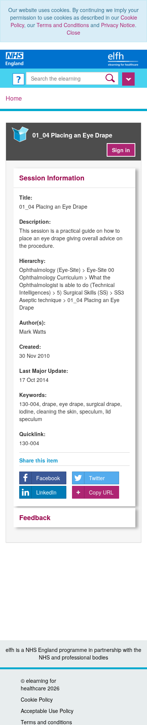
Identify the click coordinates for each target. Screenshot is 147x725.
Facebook (48, 478)
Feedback (35, 517)
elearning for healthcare (38, 684)
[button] (111, 78)
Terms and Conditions (63, 25)
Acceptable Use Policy (47, 710)
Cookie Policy (37, 699)
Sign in (121, 150)
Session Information (51, 178)
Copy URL (101, 492)
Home (14, 98)
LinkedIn (46, 492)
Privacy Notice (118, 25)
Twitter (97, 478)
